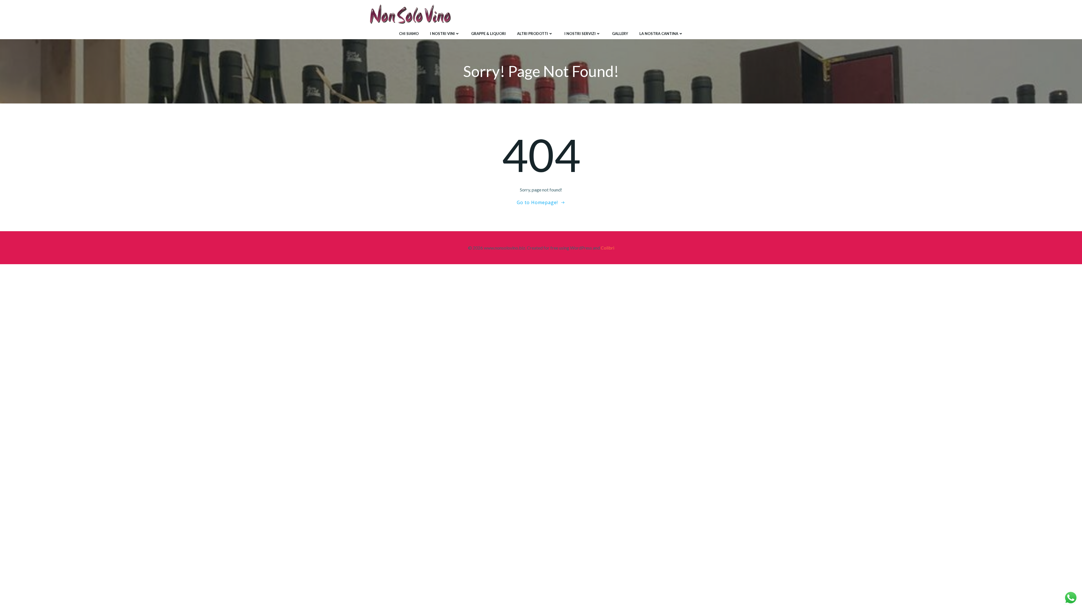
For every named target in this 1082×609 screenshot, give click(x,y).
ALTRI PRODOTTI (532, 33)
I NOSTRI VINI (442, 33)
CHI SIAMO (409, 33)
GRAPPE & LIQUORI (488, 33)
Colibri (607, 247)
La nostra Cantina (658, 33)
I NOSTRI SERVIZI (580, 33)
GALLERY (620, 33)
